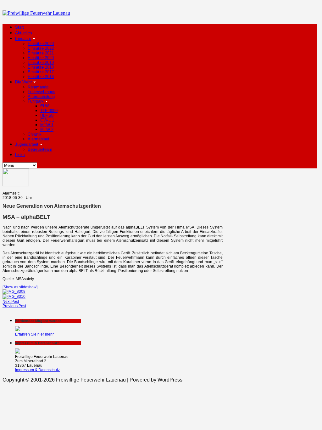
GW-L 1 (47, 120)
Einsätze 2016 (41, 76)
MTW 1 (46, 124)
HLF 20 (46, 115)
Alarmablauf (38, 139)
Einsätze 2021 (41, 53)
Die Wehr (23, 82)
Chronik (35, 134)
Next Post (11, 301)
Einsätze (23, 38)
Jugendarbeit (26, 144)
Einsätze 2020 (41, 57)
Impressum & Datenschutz (37, 370)
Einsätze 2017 (41, 72)
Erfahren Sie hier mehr (34, 334)
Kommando (38, 87)
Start (19, 27)
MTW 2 (46, 129)
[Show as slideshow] (20, 287)
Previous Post (14, 306)
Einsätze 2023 (41, 43)
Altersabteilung (41, 96)
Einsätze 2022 (41, 48)
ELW (44, 106)
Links (20, 154)
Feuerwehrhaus (41, 91)
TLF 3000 (49, 110)
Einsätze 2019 (41, 62)
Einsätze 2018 (41, 67)
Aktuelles (23, 33)
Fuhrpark (36, 101)
